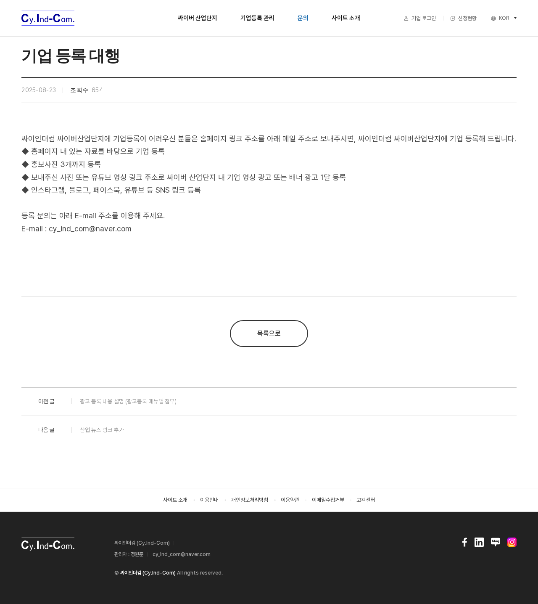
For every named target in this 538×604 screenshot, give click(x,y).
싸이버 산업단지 (197, 18)
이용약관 (290, 500)
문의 (303, 18)
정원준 (137, 554)
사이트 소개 (346, 18)
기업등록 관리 (257, 18)
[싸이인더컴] (47, 18)
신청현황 (467, 18)
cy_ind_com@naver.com (182, 554)
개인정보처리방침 (249, 500)
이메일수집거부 (328, 500)
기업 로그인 (423, 18)
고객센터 (365, 500)
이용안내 (209, 500)
